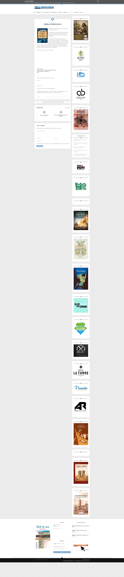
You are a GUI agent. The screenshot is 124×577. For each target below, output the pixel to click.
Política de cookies (71, 2)
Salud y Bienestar (53, 12)
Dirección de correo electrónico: (58, 546)
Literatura (60, 12)
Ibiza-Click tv (70, 12)
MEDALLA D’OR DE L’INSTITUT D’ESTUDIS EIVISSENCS (60, 115)
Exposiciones (46, 12)
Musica (80, 529)
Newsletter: (55, 543)
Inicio (35, 12)
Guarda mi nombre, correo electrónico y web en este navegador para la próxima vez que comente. (53, 143)
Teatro (81, 12)
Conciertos (65, 12)
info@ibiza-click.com (59, 528)
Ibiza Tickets (76, 12)
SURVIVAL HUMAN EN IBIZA (44, 115)
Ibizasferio (39, 12)
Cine (42, 12)
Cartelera (76, 524)
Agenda (51, 22)
